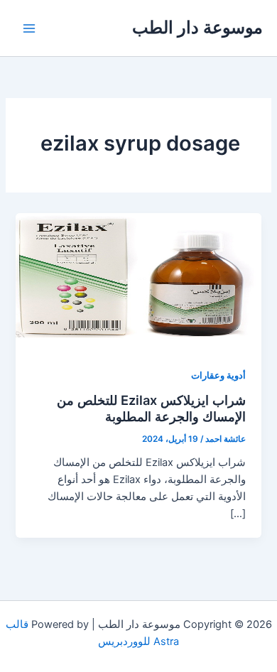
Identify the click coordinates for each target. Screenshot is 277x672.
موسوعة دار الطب (197, 27)
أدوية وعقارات (218, 375)
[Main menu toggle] (29, 28)
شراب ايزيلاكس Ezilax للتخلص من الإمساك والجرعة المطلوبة (151, 408)
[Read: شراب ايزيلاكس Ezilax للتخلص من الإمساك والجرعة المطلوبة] (138, 281)
